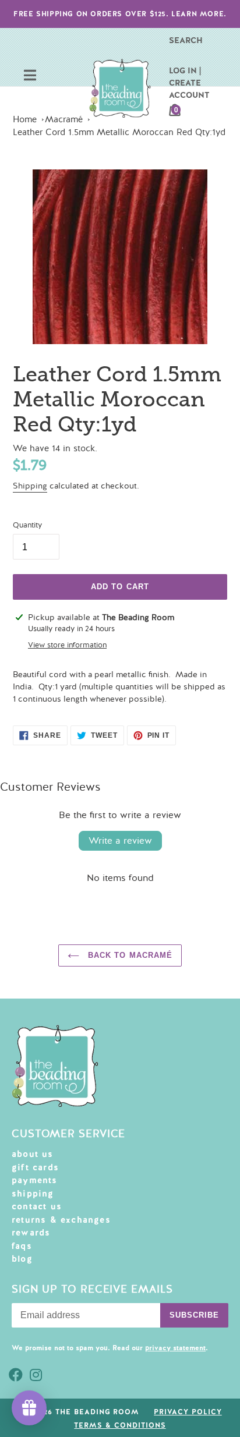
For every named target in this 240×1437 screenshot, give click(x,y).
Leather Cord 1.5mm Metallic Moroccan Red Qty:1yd (119, 132)
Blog (22, 1259)
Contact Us (37, 1206)
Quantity (27, 525)
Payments (35, 1180)
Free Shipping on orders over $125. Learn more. (120, 14)
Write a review (120, 840)
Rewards (31, 1232)
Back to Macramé (128, 955)
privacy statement (175, 1348)
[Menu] (30, 76)
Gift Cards (35, 1167)
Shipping (30, 485)
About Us (33, 1154)
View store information (67, 645)
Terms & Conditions (119, 1425)
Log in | (185, 70)
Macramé (64, 119)
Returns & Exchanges (61, 1220)
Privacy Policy (187, 1412)
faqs (22, 1246)
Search (186, 40)
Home (25, 119)
